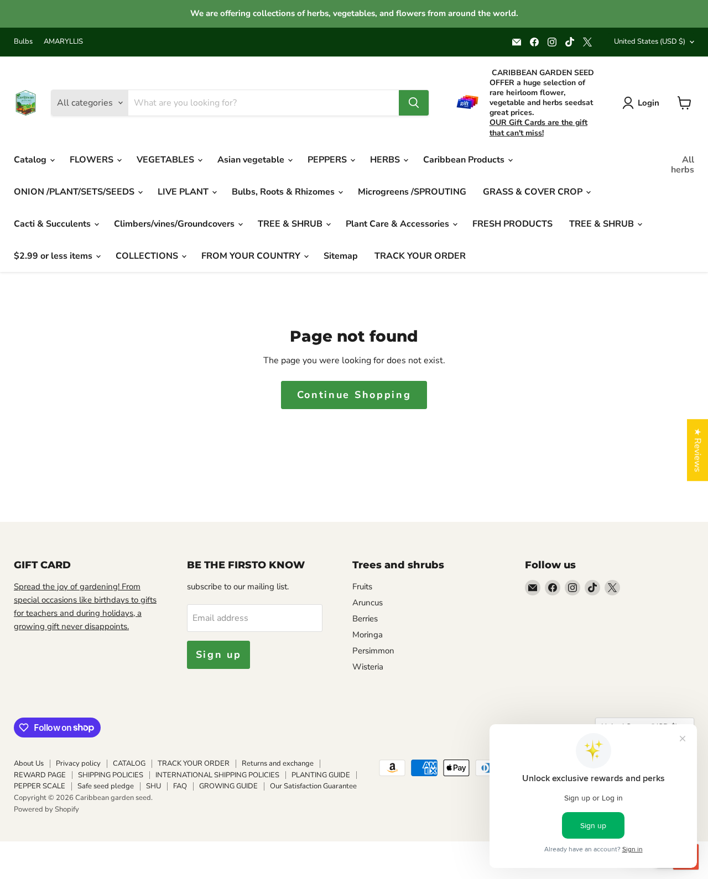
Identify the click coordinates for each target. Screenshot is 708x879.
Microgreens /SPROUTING (412, 192)
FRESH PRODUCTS (512, 224)
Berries (365, 618)
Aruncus (367, 602)
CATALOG (129, 763)
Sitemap (341, 256)
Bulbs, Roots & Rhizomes (284, 192)
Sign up (219, 654)
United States (649, 41)
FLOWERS (93, 160)
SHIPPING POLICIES (110, 775)
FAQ (180, 786)
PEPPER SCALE (39, 786)
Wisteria (367, 666)
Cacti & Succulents (53, 224)
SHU (153, 786)
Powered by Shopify (46, 809)
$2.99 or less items (54, 256)
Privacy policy (78, 763)
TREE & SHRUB (291, 224)
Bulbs (23, 42)
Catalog (31, 160)
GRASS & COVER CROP (534, 192)
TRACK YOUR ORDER (420, 256)
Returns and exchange (278, 763)
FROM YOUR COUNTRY (252, 256)
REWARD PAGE (40, 775)
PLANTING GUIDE (320, 775)
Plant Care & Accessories (398, 224)
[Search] (414, 103)
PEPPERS (328, 160)
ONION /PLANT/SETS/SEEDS (75, 192)
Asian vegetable (252, 160)
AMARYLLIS (63, 42)
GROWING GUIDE (228, 786)
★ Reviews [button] (697, 450)
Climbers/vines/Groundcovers (175, 224)
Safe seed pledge (105, 786)
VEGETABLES (166, 160)
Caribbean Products (465, 160)
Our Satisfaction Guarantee (313, 786)
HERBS (386, 160)
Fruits (362, 586)
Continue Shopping (354, 394)
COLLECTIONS (148, 256)
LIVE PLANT (184, 192)
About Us (29, 763)
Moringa (367, 634)
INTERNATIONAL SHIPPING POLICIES (217, 775)
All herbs (682, 165)
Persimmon (373, 650)
